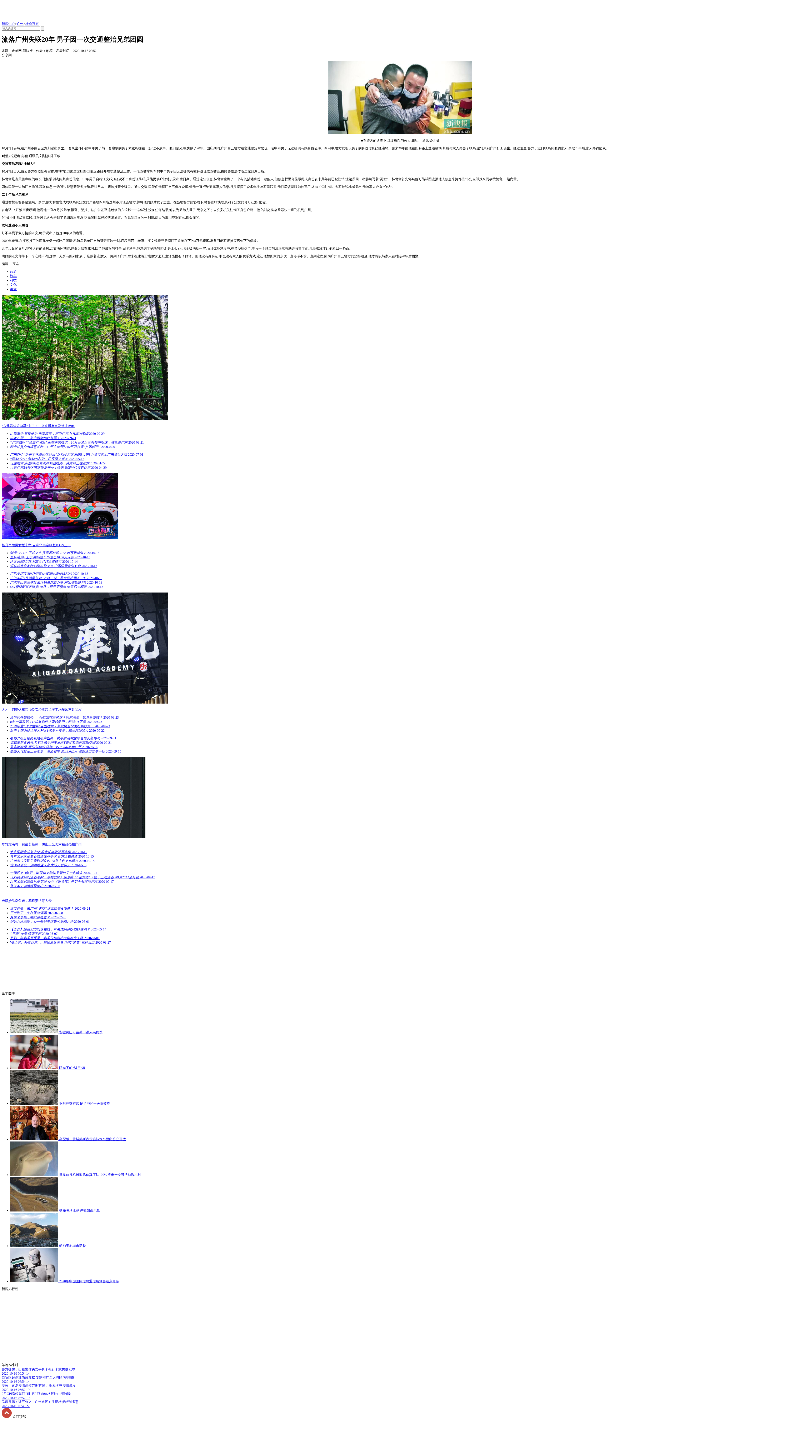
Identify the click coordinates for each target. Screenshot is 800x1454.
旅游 (13, 271)
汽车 (13, 276)
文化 (13, 284)
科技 (13, 280)
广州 (20, 24)
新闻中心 (8, 24)
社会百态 (32, 24)
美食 (13, 289)
